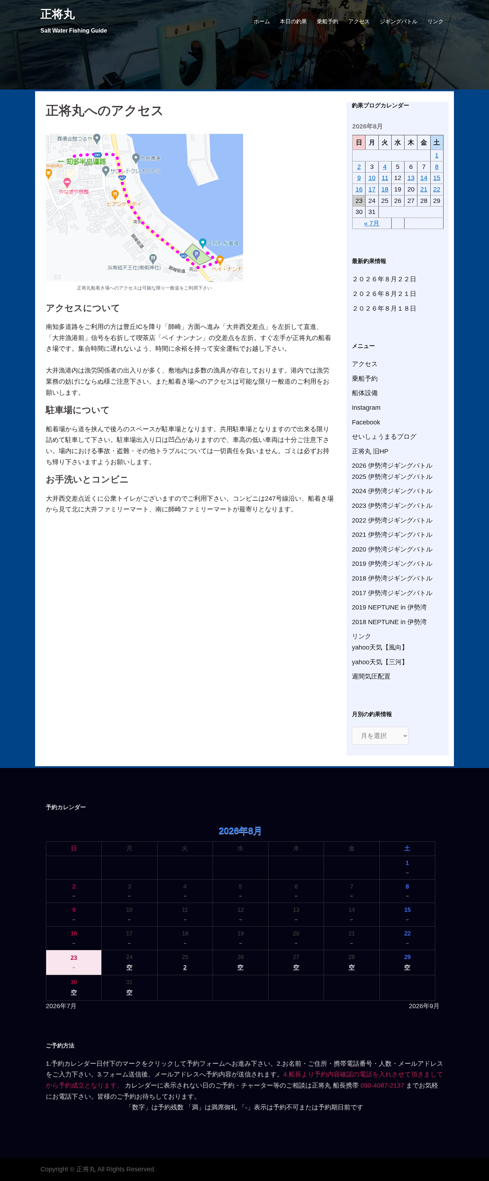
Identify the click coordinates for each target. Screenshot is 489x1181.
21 (423, 189)
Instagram (366, 407)
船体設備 (365, 393)
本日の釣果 (293, 21)
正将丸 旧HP (370, 451)
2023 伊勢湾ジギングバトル (392, 505)
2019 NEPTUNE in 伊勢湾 (389, 607)
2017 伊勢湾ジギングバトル (392, 593)
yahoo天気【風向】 (380, 647)
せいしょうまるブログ (384, 436)
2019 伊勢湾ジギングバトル (392, 563)
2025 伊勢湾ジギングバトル (392, 476)
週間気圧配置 (371, 676)
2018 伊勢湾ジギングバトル (392, 578)
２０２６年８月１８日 (384, 308)
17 (372, 189)
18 (384, 189)
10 (372, 177)
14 (423, 177)
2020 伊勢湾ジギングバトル (392, 549)
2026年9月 (424, 1006)
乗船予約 (327, 21)
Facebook (366, 422)
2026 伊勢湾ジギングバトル (392, 465)
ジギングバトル (398, 21)
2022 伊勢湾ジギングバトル (392, 520)
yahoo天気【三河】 (380, 662)
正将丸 (57, 14)
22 (436, 189)
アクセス (359, 21)
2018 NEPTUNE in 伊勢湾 (389, 622)
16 (359, 189)
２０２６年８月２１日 (384, 293)
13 (411, 177)
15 (436, 177)
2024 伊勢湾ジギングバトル (392, 491)
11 (385, 177)
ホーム (262, 21)
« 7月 (371, 223)
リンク (435, 21)
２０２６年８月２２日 (384, 279)
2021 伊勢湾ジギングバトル (392, 534)
